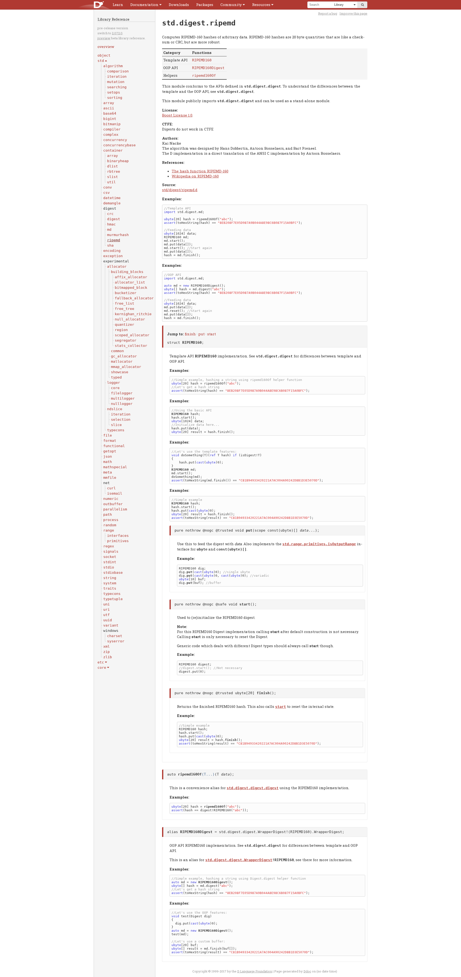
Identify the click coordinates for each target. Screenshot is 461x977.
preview (103, 38)
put (201, 334)
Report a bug (327, 13)
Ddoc (307, 971)
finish (190, 334)
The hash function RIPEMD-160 (200, 171)
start (211, 334)
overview (105, 46)
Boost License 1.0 (177, 115)
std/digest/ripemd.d (179, 189)
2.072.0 (117, 33)
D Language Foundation (254, 971)
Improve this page (353, 13)
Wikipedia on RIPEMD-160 (195, 176)
